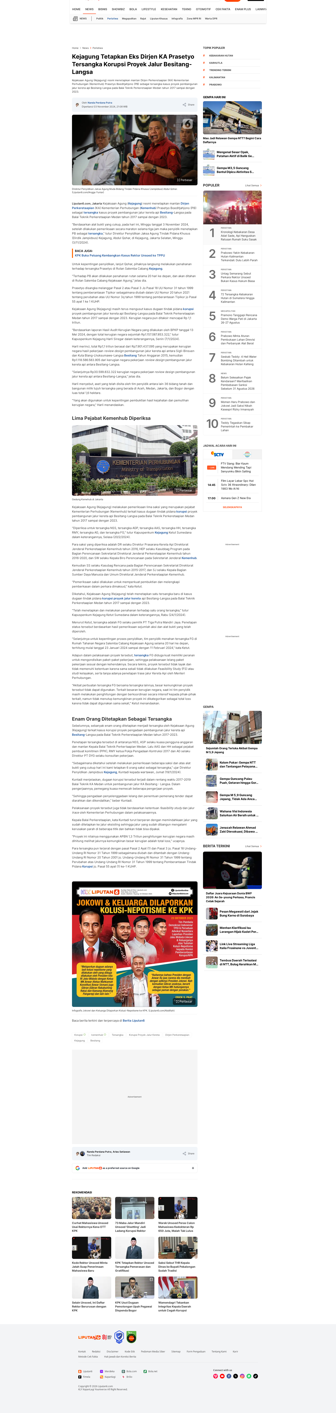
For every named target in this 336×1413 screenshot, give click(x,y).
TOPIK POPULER (214, 47)
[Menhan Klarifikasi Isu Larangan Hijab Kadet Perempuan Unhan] (212, 930)
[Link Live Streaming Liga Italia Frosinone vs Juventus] (212, 946)
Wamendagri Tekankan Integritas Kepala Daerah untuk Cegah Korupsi (174, 1306)
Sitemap (175, 1351)
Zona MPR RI (194, 18)
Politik (99, 18)
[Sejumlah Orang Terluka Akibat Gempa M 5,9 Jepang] (232, 727)
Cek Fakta (223, 9)
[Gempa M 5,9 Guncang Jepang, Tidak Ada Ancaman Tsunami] (212, 797)
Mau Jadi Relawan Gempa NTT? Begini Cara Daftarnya (232, 140)
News (89, 9)
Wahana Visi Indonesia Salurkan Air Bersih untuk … (239, 813)
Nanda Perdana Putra (100, 102)
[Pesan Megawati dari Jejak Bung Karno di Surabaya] (212, 913)
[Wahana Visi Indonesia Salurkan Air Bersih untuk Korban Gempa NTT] (212, 813)
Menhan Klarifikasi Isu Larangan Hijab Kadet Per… (239, 930)
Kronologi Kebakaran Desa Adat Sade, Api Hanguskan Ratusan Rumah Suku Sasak (239, 235)
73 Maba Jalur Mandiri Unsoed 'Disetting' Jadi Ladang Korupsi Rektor (130, 1226)
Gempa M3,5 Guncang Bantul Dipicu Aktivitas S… (235, 170)
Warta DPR (211, 18)
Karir (235, 1351)
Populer (211, 185)
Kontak (82, 1351)
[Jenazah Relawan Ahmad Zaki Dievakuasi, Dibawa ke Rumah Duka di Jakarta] (212, 830)
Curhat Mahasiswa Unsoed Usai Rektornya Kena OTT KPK (90, 1226)
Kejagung (134, 203)
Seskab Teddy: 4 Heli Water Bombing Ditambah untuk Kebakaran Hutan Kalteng (239, 360)
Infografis (177, 18)
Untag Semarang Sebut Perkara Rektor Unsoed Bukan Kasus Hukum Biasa (238, 277)
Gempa (208, 707)
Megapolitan (129, 18)
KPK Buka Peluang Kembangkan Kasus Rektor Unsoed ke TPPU (120, 255)
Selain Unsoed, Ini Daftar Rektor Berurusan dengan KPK (89, 1306)
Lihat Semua (252, 185)
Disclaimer (112, 1351)
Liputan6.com (105, 1386)
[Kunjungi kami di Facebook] (229, 1376)
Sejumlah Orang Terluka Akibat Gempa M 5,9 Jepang (232, 750)
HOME (76, 9)
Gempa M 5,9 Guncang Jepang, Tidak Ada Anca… (238, 797)
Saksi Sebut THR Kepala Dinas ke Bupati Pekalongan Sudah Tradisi (176, 1266)
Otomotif (203, 9)
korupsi (188, 309)
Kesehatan (169, 9)
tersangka (91, 212)
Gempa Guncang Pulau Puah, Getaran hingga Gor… (239, 781)
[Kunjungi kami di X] (235, 1376)
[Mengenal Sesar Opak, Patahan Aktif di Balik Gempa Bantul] (209, 154)
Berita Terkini (216, 846)
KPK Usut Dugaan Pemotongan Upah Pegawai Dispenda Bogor (133, 1306)
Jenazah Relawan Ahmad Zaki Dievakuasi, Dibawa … (239, 829)
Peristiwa (112, 18)
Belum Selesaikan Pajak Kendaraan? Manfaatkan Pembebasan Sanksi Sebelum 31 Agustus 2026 (238, 383)
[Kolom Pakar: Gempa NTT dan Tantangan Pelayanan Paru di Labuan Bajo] (212, 764)
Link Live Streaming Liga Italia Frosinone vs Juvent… (239, 946)
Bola (133, 9)
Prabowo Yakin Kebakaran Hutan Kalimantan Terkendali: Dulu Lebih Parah (239, 256)
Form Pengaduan (196, 1351)
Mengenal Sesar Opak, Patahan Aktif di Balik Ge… (235, 154)
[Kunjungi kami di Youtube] (222, 1376)
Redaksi (96, 1351)
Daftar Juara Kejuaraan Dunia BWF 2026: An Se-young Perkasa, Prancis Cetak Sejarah (230, 897)
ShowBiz (118, 9)
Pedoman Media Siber (153, 1351)
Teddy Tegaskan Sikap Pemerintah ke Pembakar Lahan (237, 426)
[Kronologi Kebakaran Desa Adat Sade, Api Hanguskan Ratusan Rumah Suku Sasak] (232, 207)
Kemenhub (148, 208)
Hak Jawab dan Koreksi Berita (120, 1356)
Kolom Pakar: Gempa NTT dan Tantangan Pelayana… (239, 764)
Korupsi (87, 866)
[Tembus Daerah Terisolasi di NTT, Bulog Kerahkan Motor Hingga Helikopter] (212, 962)
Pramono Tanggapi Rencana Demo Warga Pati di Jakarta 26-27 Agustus (239, 318)
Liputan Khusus (159, 18)
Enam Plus (243, 9)
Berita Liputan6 (134, 1020)
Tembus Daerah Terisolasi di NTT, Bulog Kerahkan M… (239, 962)
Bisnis (102, 9)
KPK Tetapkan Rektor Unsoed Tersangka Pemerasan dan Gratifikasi (134, 1266)
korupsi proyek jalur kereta (121, 598)
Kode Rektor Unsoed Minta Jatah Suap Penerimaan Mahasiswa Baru (89, 1266)
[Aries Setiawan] (82, 1154)
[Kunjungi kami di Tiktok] (255, 1376)
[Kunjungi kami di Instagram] (242, 1376)
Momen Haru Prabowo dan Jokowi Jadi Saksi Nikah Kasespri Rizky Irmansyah (238, 405)
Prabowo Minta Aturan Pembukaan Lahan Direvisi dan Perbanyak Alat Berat (238, 339)
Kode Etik (130, 1351)
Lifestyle (149, 9)
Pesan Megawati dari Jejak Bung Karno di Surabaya (239, 913)
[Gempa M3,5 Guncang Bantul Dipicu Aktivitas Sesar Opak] (209, 170)
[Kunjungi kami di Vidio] (215, 1376)
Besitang (166, 212)
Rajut (143, 18)
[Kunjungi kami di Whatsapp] (249, 1376)
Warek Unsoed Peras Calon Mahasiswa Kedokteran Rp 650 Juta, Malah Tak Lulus (176, 1226)
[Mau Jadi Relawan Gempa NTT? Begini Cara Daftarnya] (232, 117)
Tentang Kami (219, 1351)
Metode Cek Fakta (88, 1356)
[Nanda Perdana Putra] (77, 104)
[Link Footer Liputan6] (95, 1337)
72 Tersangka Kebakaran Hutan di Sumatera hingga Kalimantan (237, 298)
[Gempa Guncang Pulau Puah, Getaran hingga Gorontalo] (212, 781)
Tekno (186, 9)
